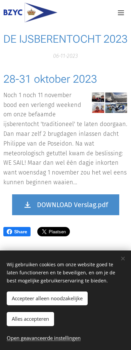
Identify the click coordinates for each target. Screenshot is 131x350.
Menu (121, 12)
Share (20, 231)
